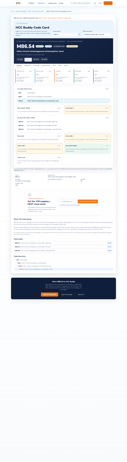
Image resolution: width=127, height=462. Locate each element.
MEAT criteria (43, 18)
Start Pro (81, 294)
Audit (54, 65)
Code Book (36, 65)
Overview (19, 65)
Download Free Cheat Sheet (87, 201)
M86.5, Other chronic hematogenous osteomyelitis (36, 11)
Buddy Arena (53, 3)
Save (21, 59)
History (66, 65)
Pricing (61, 3)
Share (45, 59)
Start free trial (108, 3)
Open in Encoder (66, 294)
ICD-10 (13, 11)
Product (31, 3)
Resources (41, 3)
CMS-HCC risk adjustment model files (103, 232)
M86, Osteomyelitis (21, 11)
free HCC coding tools (64, 18)
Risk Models (27, 65)
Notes (59, 65)
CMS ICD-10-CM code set (24, 234)
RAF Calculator (52, 18)
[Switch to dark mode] (95, 3)
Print (37, 59)
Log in (100, 3)
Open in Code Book (49, 294)
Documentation (46, 65)
